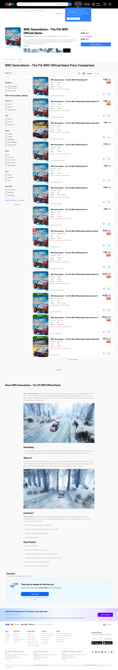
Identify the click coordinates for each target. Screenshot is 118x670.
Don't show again (73, 18)
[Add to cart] (109, 94)
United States (12, 88)
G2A (6, 10)
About (20, 59)
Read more (26, 45)
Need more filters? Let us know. (15, 200)
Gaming (12, 10)
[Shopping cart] (110, 4)
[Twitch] (99, 652)
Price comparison (10, 59)
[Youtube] (96, 652)
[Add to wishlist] (104, 94)
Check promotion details (12, 614)
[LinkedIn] (111, 652)
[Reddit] (102, 652)
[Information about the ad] (58, 247)
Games (18, 10)
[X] (108, 652)
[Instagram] (105, 652)
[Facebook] (93, 652)
